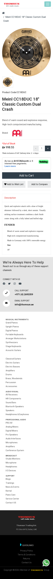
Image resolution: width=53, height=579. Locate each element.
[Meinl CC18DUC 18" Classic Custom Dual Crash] (26, 52)
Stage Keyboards (13, 346)
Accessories (11, 386)
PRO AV (9, 423)
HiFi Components (13, 398)
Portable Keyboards (14, 334)
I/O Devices (11, 470)
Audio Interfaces (13, 438)
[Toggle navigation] (47, 4)
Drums (9, 374)
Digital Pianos (12, 330)
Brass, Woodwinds (14, 378)
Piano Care (10, 495)
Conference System (15, 450)
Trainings (10, 483)
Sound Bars (11, 402)
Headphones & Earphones (17, 414)
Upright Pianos (12, 326)
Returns (26, 558)
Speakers (10, 410)
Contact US (11, 503)
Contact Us (27, 562)
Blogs (8, 479)
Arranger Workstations (16, 338)
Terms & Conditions (26, 555)
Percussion (11, 382)
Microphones (12, 442)
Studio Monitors (13, 459)
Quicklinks (27, 545)
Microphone (11, 463)
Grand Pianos (12, 323)
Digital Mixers (12, 431)
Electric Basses (13, 366)
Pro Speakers (12, 435)
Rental (9, 491)
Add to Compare (39, 184)
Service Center (12, 499)
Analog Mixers (12, 427)
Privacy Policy (26, 551)
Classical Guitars (13, 359)
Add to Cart (26, 175)
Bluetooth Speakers (15, 406)
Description (10, 197)
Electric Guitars (13, 363)
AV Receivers (12, 395)
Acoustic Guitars (13, 350)
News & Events (12, 487)
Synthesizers (12, 342)
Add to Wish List (15, 184)
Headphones (11, 466)
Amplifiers (10, 370)
